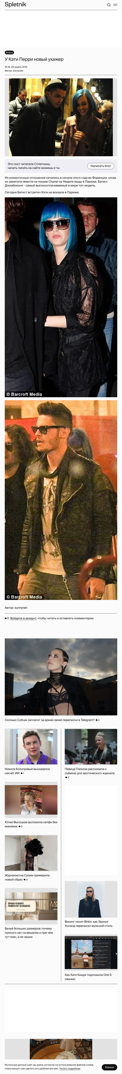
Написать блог (100, 166)
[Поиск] (109, 5)
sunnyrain (21, 608)
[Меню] (115, 5)
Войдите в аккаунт (23, 618)
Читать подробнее (69, 1068)
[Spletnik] (15, 4)
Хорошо (109, 1067)
